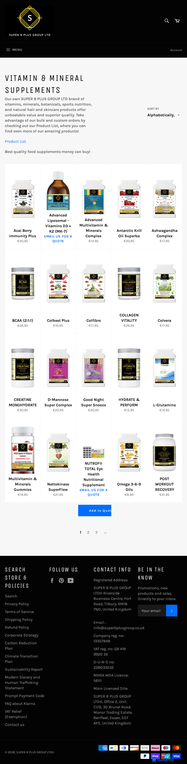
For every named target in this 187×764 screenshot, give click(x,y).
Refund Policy (17, 627)
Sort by (153, 108)
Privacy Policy (17, 604)
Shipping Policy (18, 619)
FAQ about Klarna (20, 703)
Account (176, 50)
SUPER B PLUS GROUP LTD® (35, 752)
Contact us (14, 724)
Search (11, 596)
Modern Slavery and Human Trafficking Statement (22, 682)
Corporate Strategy (21, 635)
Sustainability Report (24, 669)
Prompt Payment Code (24, 695)
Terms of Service (19, 611)
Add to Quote (101, 510)
